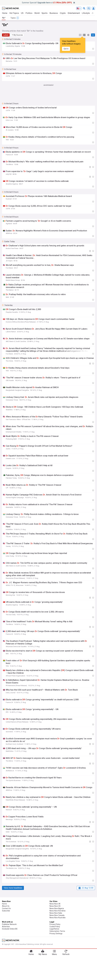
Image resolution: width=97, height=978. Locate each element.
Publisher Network (9, 924)
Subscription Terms (57, 931)
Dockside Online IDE (10, 929)
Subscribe (6, 911)
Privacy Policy (55, 924)
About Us (5, 906)
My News (43, 954)
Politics (29, 13)
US (22, 13)
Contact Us (6, 908)
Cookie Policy (55, 927)
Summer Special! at (47, 2)
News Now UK (55, 904)
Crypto (63, 13)
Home (4, 13)
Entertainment (74, 13)
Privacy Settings (56, 934)
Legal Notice (54, 929)
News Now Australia (57, 918)
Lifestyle (86, 13)
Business (54, 13)
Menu (54, 954)
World (37, 13)
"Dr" (3, 18)
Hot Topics (14, 13)
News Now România (57, 911)
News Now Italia (56, 913)
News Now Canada (57, 915)
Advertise (6, 927)
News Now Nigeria (57, 908)
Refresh (65, 954)
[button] (17, 34)
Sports (44, 13)
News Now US (55, 906)
